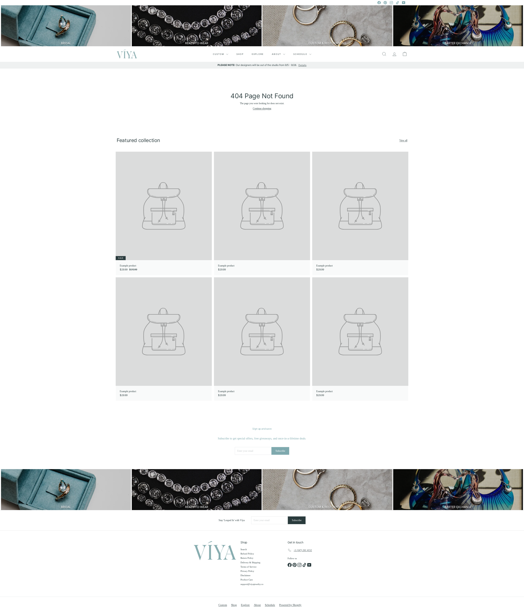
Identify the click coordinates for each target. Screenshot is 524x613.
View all (403, 140)
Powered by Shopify (290, 604)
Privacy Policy (247, 571)
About (277, 54)
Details (302, 65)
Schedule (300, 54)
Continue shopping (262, 108)
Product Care (247, 579)
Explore (258, 54)
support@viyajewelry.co (252, 584)
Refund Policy (247, 553)
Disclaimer (246, 575)
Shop (240, 54)
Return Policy (247, 558)
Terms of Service (248, 567)
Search (244, 549)
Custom (219, 54)
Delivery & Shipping (250, 562)
